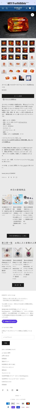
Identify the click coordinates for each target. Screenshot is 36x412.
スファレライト (23, 122)
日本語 (17, 395)
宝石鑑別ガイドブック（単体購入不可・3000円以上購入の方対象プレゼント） (7, 211)
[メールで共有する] (16, 177)
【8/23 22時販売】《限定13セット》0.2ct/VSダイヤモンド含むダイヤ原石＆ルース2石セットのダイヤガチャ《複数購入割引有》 (28, 214)
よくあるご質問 (6, 353)
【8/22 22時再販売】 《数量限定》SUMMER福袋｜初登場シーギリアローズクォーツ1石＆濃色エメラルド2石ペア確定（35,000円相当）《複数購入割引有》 (18, 216)
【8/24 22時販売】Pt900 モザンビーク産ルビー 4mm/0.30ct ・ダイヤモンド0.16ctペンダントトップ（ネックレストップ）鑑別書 (28, 267)
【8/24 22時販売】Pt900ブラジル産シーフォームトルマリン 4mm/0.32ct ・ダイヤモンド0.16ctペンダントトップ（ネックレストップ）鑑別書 (18, 268)
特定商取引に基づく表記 (8, 364)
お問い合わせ (5, 355)
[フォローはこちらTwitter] (7, 390)
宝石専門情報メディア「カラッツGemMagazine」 (15, 376)
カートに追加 (18, 96)
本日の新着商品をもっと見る (18, 235)
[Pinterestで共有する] (14, 177)
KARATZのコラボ (6, 381)
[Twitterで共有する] (11, 177)
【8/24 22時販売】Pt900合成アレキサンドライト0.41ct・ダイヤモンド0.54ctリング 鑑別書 (7, 265)
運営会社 (4, 370)
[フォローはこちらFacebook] (3, 390)
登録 (6, 343)
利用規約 (4, 358)
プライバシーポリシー (8, 367)
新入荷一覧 (7, 243)
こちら (32, 159)
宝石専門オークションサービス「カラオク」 (14, 379)
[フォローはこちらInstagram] (12, 390)
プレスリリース (6, 373)
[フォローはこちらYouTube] (17, 390)
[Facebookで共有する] (8, 177)
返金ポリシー (5, 361)
